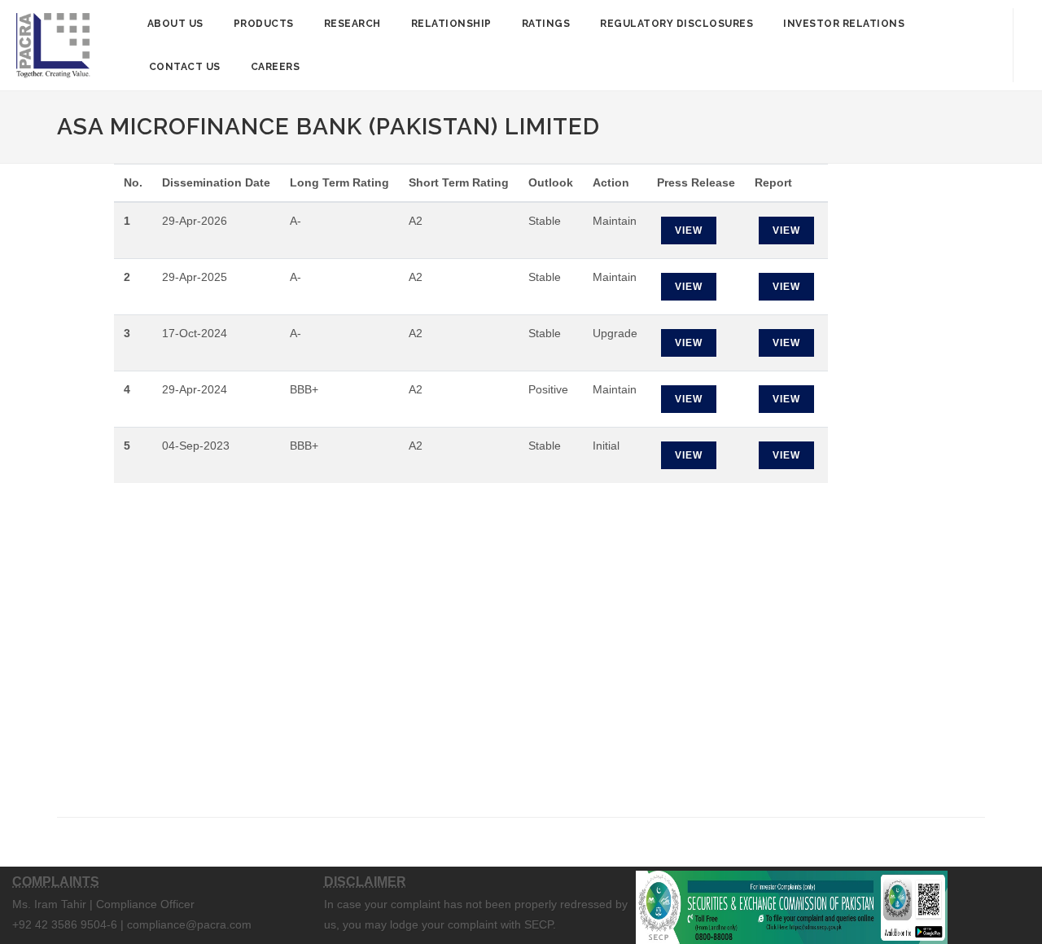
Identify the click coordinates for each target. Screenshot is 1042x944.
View (689, 230)
